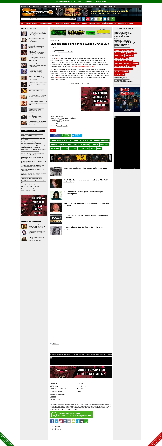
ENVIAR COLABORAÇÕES (51, 6)
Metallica (118, 63)
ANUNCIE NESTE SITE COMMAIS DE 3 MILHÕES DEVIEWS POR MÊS (156, 440)
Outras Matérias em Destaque (33, 131)
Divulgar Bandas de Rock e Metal (123, 81)
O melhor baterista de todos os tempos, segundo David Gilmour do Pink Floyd (37, 33)
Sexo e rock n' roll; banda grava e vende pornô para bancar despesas (84, 193)
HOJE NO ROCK (94, 23)
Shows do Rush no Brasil (121, 36)
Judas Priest (119, 58)
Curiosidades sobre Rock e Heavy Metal (125, 43)
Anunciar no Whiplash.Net (122, 79)
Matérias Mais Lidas (29, 29)
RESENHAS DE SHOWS (79, 23)
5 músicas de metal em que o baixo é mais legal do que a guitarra (36, 90)
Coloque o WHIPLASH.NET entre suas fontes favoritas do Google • (52, 140)
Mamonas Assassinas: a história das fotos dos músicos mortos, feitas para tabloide (37, 97)
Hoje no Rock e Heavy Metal (122, 40)
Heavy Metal (119, 55)
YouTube (73, 148)
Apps (99, 148)
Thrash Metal (120, 74)
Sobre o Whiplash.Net (120, 77)
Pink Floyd (131, 66)
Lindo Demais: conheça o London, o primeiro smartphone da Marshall (86, 216)
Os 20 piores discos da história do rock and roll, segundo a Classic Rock (38, 84)
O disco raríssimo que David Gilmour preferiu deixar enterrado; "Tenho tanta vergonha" (36, 110)
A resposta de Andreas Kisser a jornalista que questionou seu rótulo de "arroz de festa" (37, 239)
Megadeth (129, 61)
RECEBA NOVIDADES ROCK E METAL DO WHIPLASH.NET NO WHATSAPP (81, 1)
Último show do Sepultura (121, 32)
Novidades (53, 40)
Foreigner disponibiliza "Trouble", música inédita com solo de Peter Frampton (32, 134)
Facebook (104, 145)
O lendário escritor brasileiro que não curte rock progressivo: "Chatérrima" (37, 123)
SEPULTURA (91, 66)
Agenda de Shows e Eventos (122, 41)
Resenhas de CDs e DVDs (121, 44)
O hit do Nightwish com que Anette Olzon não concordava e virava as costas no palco (37, 46)
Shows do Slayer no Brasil (122, 35)
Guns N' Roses (132, 52)
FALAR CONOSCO (109, 6)
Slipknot (125, 71)
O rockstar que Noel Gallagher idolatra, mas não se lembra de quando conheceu (33, 142)
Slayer (117, 71)
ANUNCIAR (37, 6)
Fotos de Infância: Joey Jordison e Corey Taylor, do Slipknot (83, 228)
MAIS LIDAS (80, 388)
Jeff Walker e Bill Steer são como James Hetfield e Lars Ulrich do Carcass (32, 185)
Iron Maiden (129, 55)
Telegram (94, 145)
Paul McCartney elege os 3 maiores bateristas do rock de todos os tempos (36, 78)
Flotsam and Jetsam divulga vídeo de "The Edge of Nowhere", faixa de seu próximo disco (33, 158)
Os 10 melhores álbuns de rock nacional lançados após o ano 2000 (37, 232)
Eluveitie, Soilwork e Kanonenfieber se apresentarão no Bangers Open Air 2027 (37, 52)
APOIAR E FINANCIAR (85, 6)
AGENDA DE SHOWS (46, 23)
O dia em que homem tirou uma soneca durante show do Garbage (32, 189)
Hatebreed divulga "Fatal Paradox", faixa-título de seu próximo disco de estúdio (33, 150)
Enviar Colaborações (120, 80)
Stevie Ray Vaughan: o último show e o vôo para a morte (85, 168)
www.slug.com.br (62, 126)
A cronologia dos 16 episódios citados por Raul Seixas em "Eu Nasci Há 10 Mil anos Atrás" (37, 226)
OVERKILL (82, 66)
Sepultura (128, 69)
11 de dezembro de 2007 (65, 52)
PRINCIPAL (80, 383)
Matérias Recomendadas (31, 221)
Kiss (127, 58)
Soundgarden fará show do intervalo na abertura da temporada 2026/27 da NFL (36, 116)
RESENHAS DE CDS (62, 23)
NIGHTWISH (74, 66)
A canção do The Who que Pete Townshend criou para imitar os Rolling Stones (33, 146)
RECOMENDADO (82, 386)
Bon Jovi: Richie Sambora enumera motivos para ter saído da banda (86, 204)
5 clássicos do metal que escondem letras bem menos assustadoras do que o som (33, 173)
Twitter (65, 148)
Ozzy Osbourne (120, 66)
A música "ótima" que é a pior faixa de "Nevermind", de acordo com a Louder (31, 177)
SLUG (57, 58)
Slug (59, 40)
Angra (123, 50)
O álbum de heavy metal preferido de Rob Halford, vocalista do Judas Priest (35, 71)
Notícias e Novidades (120, 38)
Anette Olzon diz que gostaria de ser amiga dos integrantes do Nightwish (32, 154)
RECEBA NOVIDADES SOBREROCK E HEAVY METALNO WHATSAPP (6, 440)
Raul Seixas (119, 69)
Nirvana (135, 63)
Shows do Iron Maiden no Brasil (123, 33)
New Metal (127, 63)
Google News (83, 148)
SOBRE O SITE (26, 6)
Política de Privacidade (71, 409)
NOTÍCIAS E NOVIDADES (29, 23)
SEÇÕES (109, 23)
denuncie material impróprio (93, 407)
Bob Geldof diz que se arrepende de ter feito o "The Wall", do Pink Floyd (86, 181)
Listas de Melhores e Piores (122, 47)
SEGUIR (97, 6)
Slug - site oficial (59, 50)
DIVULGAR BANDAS (69, 6)
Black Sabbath (120, 52)
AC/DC (117, 50)
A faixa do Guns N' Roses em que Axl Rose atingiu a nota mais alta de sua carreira (37, 59)
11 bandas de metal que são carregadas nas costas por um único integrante (37, 40)
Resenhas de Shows (120, 45)
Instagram (55, 148)
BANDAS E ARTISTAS (125, 23)
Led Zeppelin (119, 61)
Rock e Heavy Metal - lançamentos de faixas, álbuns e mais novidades (37, 65)
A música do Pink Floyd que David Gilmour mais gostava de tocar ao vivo (38, 103)
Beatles (130, 50)
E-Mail (93, 148)
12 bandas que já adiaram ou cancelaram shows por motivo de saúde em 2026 (32, 166)
